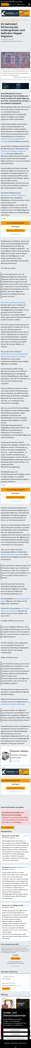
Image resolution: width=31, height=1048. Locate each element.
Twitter (2, 44)
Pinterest (16, 44)
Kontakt (7, 1043)
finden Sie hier (17, 985)
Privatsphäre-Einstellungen (15, 1038)
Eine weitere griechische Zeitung (12, 302)
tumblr (12, 44)
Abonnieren (6, 988)
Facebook (5, 44)
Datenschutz (22, 1043)
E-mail (2, 48)
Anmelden (14, 4)
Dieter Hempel (17, 867)
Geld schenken (15, 958)
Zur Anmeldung (7, 827)
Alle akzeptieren (15, 1030)
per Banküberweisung (15, 234)
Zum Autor (15, 761)
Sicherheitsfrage (6, 978)
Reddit (9, 44)
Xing (23, 44)
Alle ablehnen (15, 1034)
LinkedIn (19, 44)
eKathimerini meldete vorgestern (12, 195)
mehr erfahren (15, 966)
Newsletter (22, 4)
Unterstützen (4, 4)
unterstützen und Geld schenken (15, 230)
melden (26, 835)
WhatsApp (26, 44)
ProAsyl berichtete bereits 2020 (12, 554)
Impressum (14, 1043)
